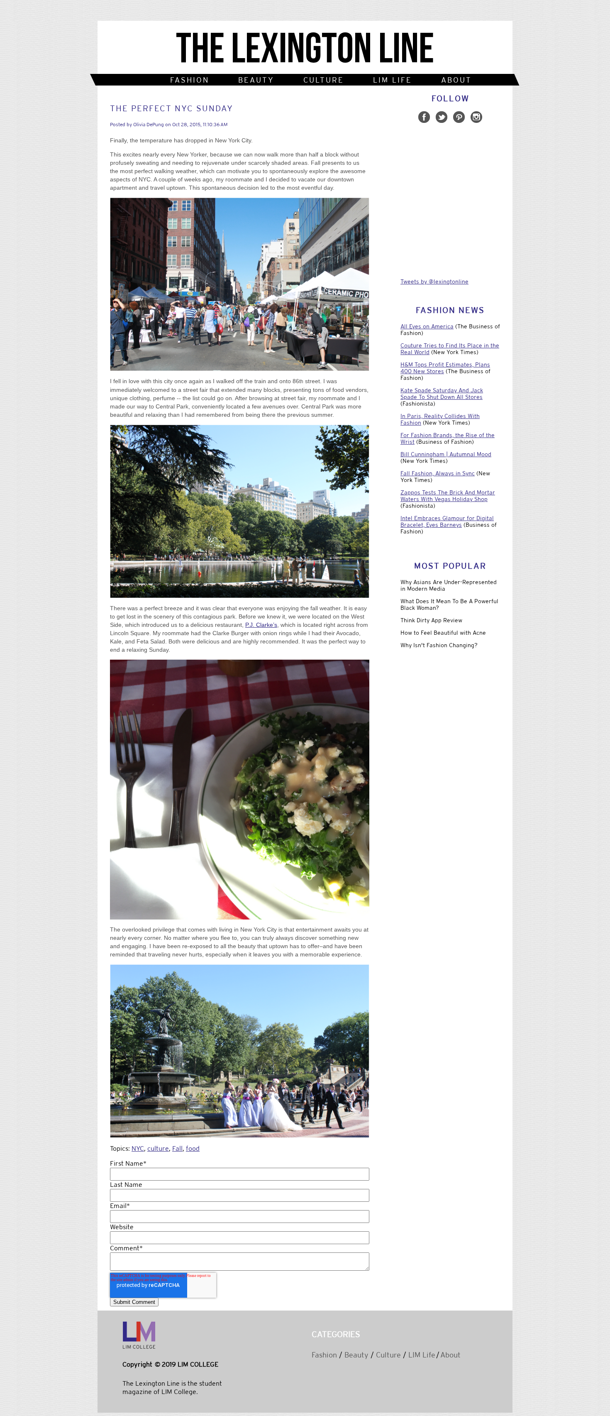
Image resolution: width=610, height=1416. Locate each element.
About (450, 1354)
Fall (177, 1148)
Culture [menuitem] (323, 80)
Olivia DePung (148, 124)
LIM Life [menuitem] (392, 80)
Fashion (324, 1354)
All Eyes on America (427, 326)
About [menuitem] (456, 80)
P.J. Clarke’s (261, 624)
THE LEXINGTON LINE (305, 49)
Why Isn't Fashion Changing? (439, 645)
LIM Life (421, 1354)
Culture (388, 1354)
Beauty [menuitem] (256, 80)
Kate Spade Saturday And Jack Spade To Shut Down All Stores (441, 393)
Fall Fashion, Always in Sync (437, 473)
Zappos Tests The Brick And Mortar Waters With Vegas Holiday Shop (447, 495)
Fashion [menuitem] (189, 80)
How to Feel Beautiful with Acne (443, 632)
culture (158, 1148)
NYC (138, 1148)
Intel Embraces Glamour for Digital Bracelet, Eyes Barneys (447, 521)
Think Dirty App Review (431, 620)
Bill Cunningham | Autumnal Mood (445, 454)
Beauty (356, 1354)
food (193, 1148)
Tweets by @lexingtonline (434, 281)
